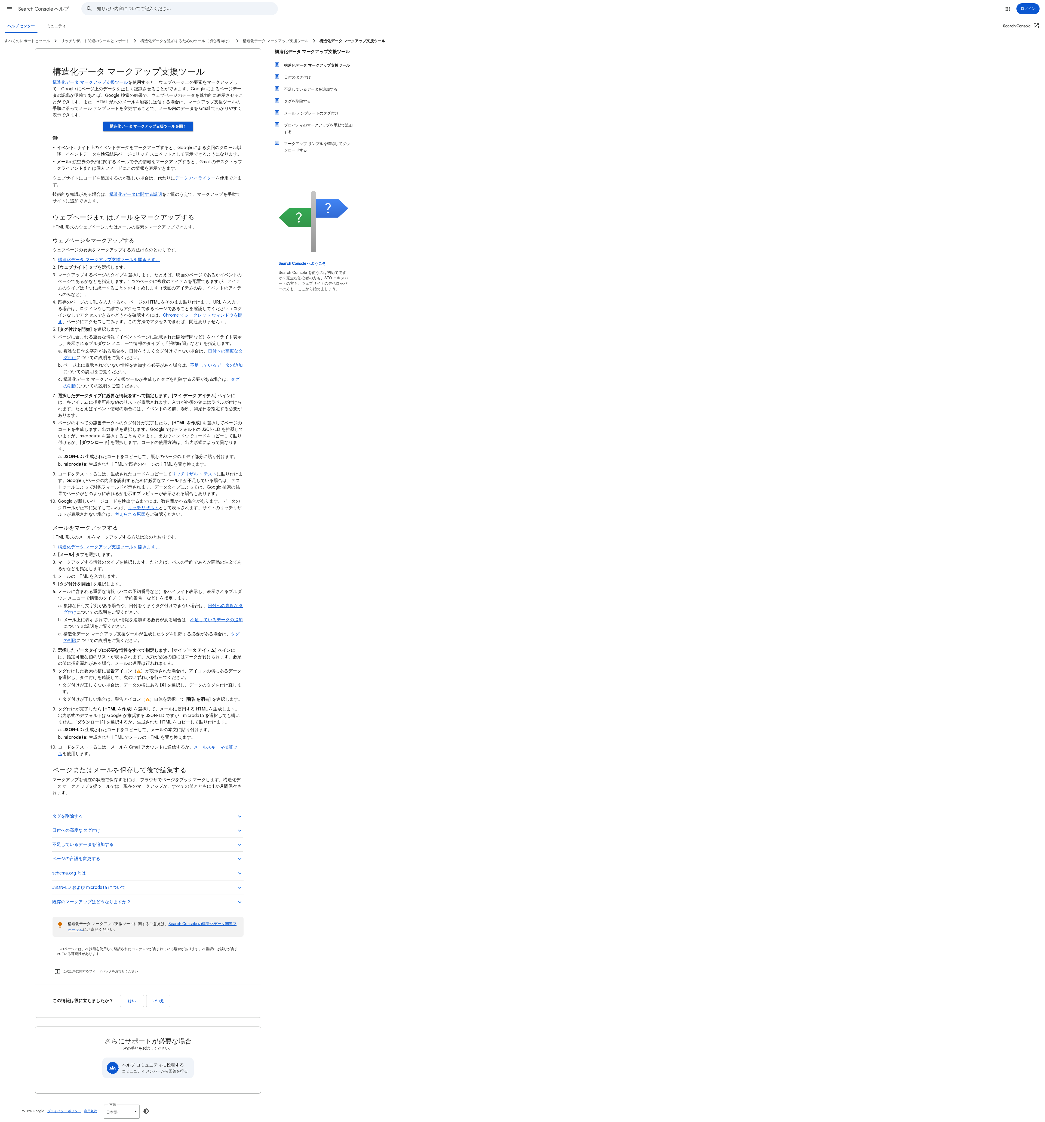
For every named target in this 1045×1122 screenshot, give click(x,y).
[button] (9, 8)
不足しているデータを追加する (310, 89)
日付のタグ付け (297, 77)
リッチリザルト (143, 508)
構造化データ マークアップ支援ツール (90, 82)
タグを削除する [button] (67, 816)
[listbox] (122, 1112)
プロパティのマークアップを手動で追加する (318, 128)
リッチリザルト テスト (194, 474)
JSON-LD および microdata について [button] (88, 887)
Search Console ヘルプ (43, 9)
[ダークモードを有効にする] (146, 1111)
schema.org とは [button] (69, 873)
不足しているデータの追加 (216, 365)
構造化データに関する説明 (135, 194)
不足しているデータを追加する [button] (82, 844)
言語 (112, 1104)
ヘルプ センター (21, 26)
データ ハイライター (195, 178)
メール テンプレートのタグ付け (311, 113)
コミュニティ (54, 26)
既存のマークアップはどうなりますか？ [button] (91, 902)
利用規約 (90, 1111)
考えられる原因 (130, 514)
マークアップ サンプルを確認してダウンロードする (317, 147)
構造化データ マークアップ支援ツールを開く (148, 126)
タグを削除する (297, 101)
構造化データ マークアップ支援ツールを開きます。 (109, 259)
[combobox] (187, 8)
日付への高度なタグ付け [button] (76, 830)
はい (132, 1001)
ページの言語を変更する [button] (76, 858)
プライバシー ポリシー (64, 1111)
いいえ (158, 1001)
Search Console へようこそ (302, 263)
